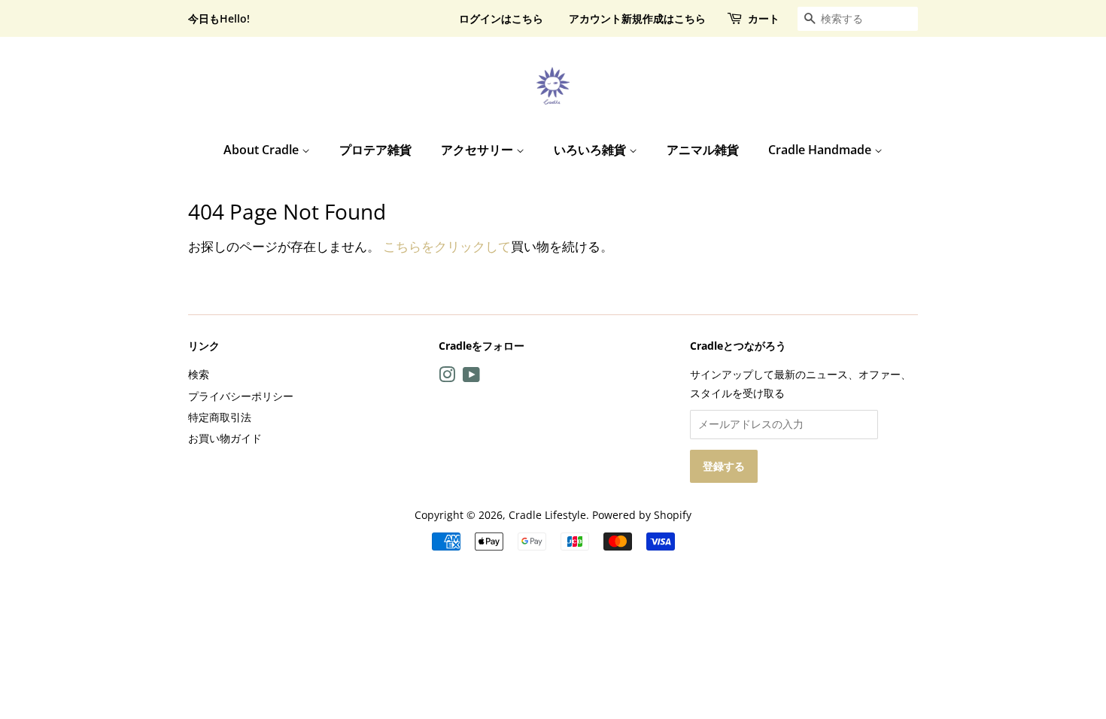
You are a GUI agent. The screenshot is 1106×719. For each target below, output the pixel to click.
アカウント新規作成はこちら (637, 18)
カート (763, 18)
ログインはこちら (501, 18)
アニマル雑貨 (703, 149)
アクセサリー (478, 149)
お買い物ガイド (225, 438)
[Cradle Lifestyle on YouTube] (471, 377)
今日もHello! (219, 18)
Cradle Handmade (821, 149)
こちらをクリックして (447, 246)
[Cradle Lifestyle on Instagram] (447, 377)
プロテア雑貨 (375, 149)
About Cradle (262, 149)
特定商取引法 (219, 417)
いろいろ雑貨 (591, 149)
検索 (198, 374)
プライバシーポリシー (240, 396)
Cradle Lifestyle (547, 515)
